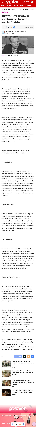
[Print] (14, 27)
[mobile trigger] (3, 2)
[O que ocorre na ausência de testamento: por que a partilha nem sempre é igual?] (6, 392)
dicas (3, 344)
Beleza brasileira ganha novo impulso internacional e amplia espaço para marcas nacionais (23, 382)
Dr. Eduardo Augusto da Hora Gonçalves (23, 347)
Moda (13, 367)
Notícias (5, 12)
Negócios (30, 349)
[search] (24, 1)
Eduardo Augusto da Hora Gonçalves (11, 349)
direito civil (12, 344)
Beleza (13, 377)
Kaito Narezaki (10, 31)
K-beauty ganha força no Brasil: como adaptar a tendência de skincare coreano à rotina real (23, 373)
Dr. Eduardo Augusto (7, 347)
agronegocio (29, 342)
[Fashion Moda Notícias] (11, 2)
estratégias (24, 349)
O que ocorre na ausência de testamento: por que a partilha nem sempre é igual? (22, 391)
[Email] (11, 27)
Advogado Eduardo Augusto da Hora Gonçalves (13, 342)
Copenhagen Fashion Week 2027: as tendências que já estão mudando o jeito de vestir (23, 363)
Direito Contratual (20, 344)
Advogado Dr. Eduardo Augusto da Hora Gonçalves (19, 340)
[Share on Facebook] (6, 27)
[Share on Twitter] (9, 27)
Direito (7, 344)
